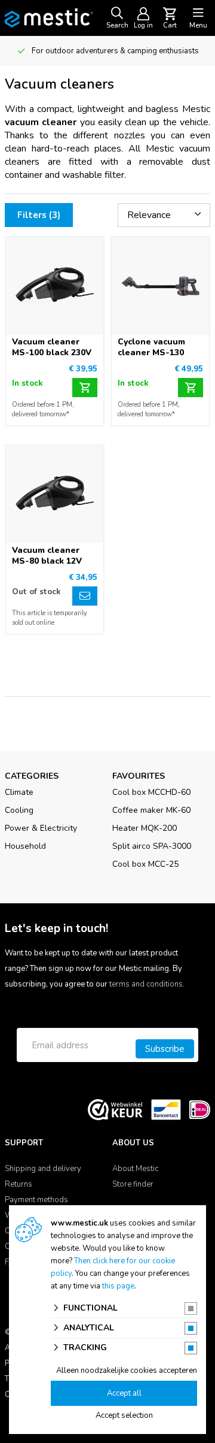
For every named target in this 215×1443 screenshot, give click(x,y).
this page (118, 1286)
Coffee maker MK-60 (151, 810)
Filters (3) (38, 215)
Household (25, 846)
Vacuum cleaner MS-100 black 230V (51, 347)
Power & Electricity (41, 828)
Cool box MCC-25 (145, 864)
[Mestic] (49, 17)
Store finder (132, 1184)
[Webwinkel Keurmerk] (115, 1109)
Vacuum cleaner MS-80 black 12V (47, 555)
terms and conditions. (147, 984)
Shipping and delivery (43, 1168)
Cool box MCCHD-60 (151, 792)
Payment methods (36, 1199)
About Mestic (135, 1168)
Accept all (124, 1393)
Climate (19, 792)
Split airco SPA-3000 (151, 846)
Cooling (19, 810)
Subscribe (165, 1049)
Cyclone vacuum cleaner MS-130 (151, 347)
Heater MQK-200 (144, 828)
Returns (18, 1184)
